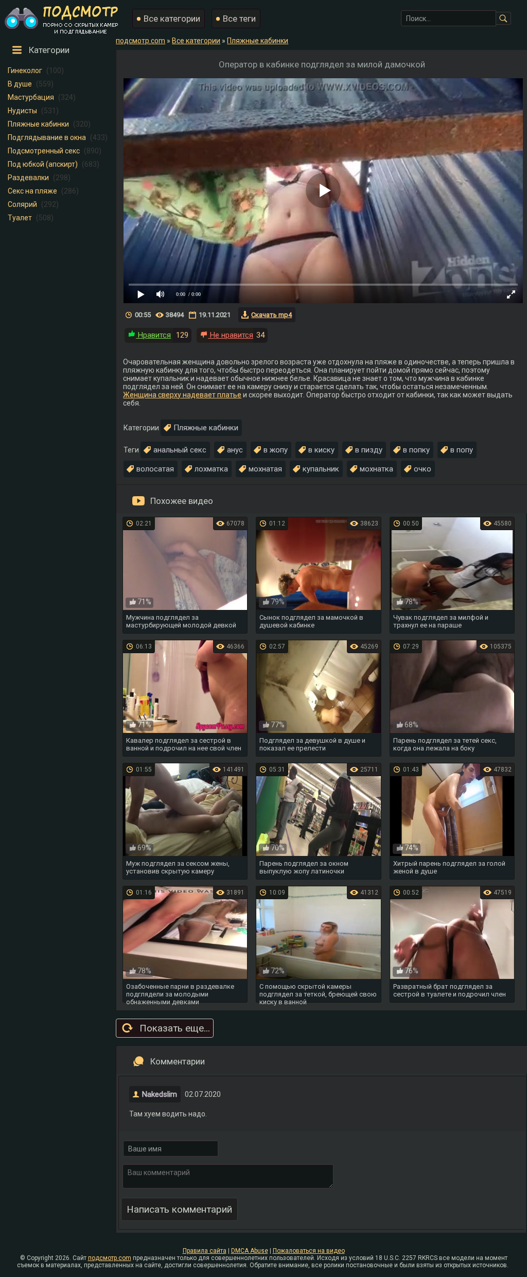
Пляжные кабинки (38, 124)
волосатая (155, 469)
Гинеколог (25, 70)
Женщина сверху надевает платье (182, 395)
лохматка (211, 469)
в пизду (368, 449)
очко (422, 469)
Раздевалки (28, 177)
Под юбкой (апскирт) (43, 164)
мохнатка (376, 469)
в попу (461, 449)
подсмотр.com (109, 1258)
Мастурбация (31, 97)
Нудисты (22, 111)
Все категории (172, 18)
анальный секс (179, 449)
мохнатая (265, 469)
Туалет (20, 218)
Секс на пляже (32, 191)
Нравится (153, 335)
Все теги (239, 18)
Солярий (22, 204)
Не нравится (230, 335)
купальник (321, 469)
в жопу (276, 449)
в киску (321, 449)
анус (235, 449)
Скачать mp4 (271, 315)
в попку (416, 449)
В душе (20, 84)
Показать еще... (174, 1028)
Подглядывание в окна (47, 137)
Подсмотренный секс (44, 151)
